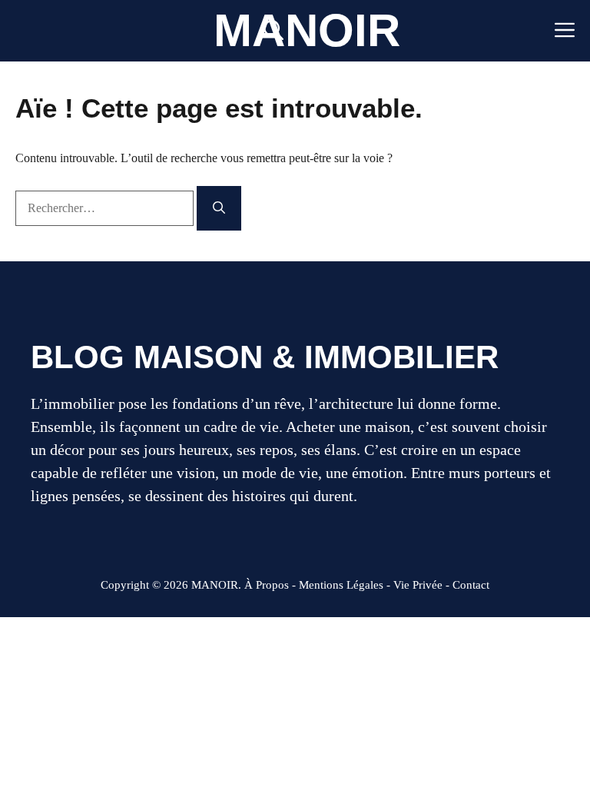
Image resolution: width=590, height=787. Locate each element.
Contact (470, 585)
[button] (273, 30)
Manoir (307, 30)
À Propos (266, 585)
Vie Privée (417, 585)
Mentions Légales (341, 585)
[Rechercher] (219, 208)
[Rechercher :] (106, 207)
